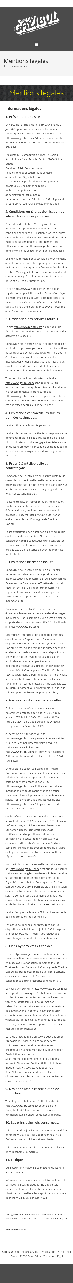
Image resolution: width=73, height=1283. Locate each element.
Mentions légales (18, 66)
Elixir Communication (30, 168)
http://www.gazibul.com (19, 138)
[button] (37, 44)
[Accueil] (5, 66)
